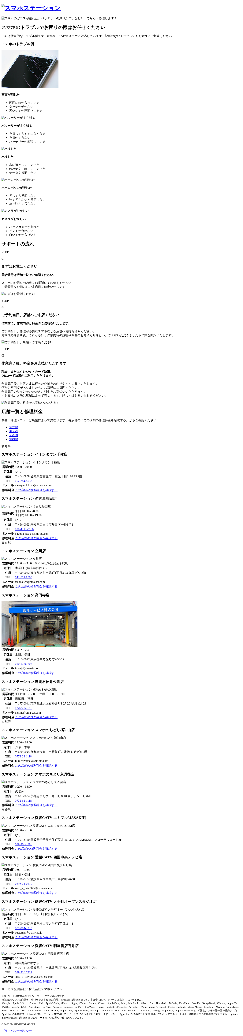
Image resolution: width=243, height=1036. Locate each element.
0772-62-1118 (23, 800)
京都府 (13, 435)
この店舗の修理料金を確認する (36, 490)
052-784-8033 (23, 481)
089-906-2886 (23, 844)
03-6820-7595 (23, 708)
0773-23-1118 (23, 756)
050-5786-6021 (24, 663)
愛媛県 (13, 439)
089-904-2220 (23, 928)
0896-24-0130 (23, 883)
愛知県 (13, 427)
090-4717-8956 (24, 529)
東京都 (13, 431)
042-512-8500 (23, 577)
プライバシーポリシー (17, 1030)
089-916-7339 (23, 972)
